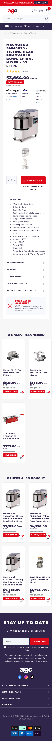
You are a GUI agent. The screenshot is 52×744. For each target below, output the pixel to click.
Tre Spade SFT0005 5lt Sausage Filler (11, 436)
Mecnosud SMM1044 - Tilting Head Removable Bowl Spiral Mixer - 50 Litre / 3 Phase (13, 582)
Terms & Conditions (32, 647)
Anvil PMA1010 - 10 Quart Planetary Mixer (40, 579)
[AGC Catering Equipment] (13, 11)
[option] (26, 125)
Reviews (12, 269)
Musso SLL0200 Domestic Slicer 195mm (12, 372)
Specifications (15, 262)
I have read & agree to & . (27, 648)
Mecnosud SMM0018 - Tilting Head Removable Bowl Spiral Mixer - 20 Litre (13, 518)
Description (14, 199)
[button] (47, 11)
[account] (41, 11)
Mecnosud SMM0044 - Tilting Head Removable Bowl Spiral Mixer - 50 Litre (40, 518)
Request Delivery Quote (21, 290)
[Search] (46, 18)
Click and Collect (18, 283)
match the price (27, 310)
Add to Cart (35, 180)
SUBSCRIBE (39, 641)
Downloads (14, 276)
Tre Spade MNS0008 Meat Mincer (38, 372)
